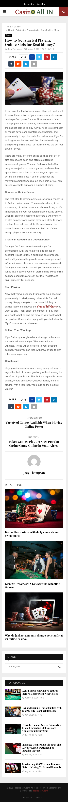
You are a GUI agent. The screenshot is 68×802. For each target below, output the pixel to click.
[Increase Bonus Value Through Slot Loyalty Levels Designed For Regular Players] (13, 748)
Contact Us (28, 4)
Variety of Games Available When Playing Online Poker (34, 424)
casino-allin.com (40, 791)
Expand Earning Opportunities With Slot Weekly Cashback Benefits (42, 709)
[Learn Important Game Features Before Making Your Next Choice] (13, 694)
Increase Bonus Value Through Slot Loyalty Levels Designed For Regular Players (41, 747)
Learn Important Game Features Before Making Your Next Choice (40, 692)
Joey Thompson (15, 49)
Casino (8, 35)
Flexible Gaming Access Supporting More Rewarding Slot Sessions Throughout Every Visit (42, 727)
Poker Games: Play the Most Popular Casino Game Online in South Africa (34, 444)
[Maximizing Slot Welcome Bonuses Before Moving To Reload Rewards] (13, 768)
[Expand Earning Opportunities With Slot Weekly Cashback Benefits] (13, 712)
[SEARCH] (59, 666)
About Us (40, 4)
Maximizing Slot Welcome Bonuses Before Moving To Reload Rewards (41, 766)
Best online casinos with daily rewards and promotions (32, 534)
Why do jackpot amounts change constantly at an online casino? (34, 637)
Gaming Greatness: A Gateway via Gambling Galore (32, 585)
